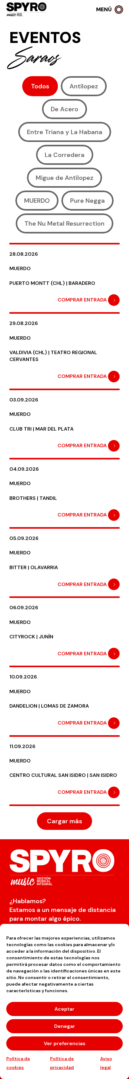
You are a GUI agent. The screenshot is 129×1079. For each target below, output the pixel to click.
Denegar (64, 1026)
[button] (109, 9)
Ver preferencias (64, 1043)
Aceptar (64, 1009)
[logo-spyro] (27, 9)
